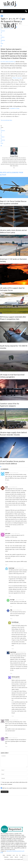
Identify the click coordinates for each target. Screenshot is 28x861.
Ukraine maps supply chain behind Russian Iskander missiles (13, 433)
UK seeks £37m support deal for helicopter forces (12, 289)
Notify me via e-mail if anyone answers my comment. (14, 788)
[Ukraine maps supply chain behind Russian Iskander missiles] (14, 418)
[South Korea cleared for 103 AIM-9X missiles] (14, 332)
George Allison (14, 156)
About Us (16, 857)
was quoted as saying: (14, 108)
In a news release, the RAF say (8, 61)
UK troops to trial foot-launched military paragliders (12, 375)
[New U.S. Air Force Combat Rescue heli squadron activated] (14, 187)
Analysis (23, 855)
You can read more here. (6, 120)
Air (0, 197)
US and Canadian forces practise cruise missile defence (12, 462)
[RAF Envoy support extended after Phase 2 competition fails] (14, 303)
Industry (11, 857)
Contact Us (22, 857)
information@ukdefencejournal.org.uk (15, 851)
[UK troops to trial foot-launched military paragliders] (14, 360)
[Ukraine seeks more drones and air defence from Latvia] (14, 216)
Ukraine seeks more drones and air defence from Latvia (13, 231)
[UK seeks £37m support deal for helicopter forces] (14, 274)
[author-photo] (14, 151)
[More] (14, 46)
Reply (6, 483)
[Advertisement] (14, 810)
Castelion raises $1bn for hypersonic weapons (9, 404)
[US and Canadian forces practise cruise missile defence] (14, 447)
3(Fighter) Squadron (17, 78)
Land (14, 855)
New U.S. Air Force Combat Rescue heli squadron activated (13, 202)
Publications (6, 857)
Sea (17, 855)
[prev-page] (0, 466)
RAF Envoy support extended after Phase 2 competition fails (13, 318)
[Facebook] (1, 852)
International (9, 855)
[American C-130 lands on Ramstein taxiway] (14, 245)
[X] (14, 167)
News (4, 855)
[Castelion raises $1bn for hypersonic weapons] (14, 389)
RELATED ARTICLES (7, 172)
